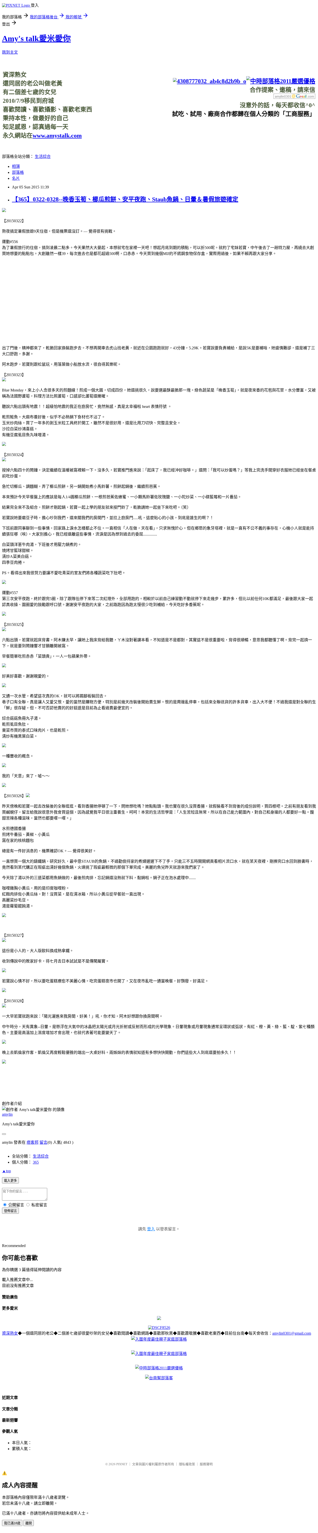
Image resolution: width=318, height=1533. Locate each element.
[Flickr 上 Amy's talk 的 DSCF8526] (159, 1327)
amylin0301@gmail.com (291, 1333)
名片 (16, 178)
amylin (7, 1114)
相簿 (16, 166)
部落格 (18, 172)
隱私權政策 (187, 1464)
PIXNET (121, 1464)
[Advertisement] (224, 129)
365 (36, 1162)
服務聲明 (206, 1464)
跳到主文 (10, 52)
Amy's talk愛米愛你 (36, 38)
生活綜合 (43, 156)
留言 (43, 1142)
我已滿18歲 (12, 1523)
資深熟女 (10, 1333)
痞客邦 (33, 1142)
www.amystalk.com (57, 135)
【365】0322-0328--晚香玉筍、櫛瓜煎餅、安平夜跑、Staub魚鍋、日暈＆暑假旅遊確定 (125, 199)
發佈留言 (10, 1211)
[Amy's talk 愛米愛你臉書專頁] (209, 81)
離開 (28, 1523)
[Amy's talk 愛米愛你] (159, 1319)
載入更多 (10, 1180)
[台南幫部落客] (159, 1378)
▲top (6, 1171)
